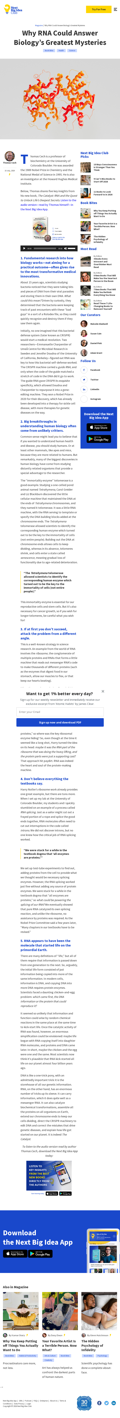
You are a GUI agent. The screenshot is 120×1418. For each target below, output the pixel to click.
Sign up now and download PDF (60, 722)
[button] (59, 693)
